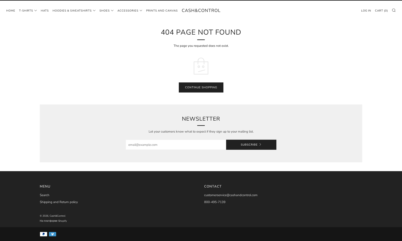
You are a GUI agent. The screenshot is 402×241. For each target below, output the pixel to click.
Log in (366, 11)
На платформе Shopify (53, 221)
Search (44, 195)
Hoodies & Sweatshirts (72, 11)
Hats (45, 11)
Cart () (381, 11)
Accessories (127, 11)
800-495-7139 (214, 202)
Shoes (104, 11)
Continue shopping (201, 87)
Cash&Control (201, 10)
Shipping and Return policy (59, 202)
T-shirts (26, 11)
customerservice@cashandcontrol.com (231, 195)
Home (10, 11)
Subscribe (249, 145)
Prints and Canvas (162, 11)
